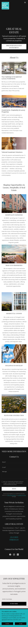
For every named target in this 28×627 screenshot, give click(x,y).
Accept (20, 623)
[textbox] (14, 461)
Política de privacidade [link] (11, 495)
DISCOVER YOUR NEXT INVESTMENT (14, 46)
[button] (25, 2)
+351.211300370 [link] (14, 537)
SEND (14, 489)
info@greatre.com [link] (14, 539)
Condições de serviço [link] (22, 495)
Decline (7, 623)
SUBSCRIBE (14, 604)
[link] (5, 2)
